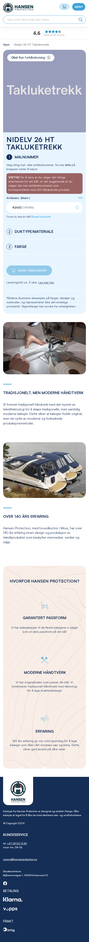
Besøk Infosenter (41, 216)
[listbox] (44, 207)
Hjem (6, 44)
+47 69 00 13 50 (17, 843)
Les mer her (46, 282)
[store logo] (10, 7)
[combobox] (44, 19)
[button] (58, 33)
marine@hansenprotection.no (20, 859)
